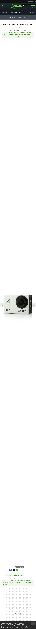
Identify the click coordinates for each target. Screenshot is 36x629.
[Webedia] (32, 1)
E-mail (17, 570)
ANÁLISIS (4, 13)
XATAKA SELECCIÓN (14, 13)
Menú (2, 7)
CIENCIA (25, 13)
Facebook (10, 570)
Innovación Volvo (21, 17)
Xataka (18, 6)
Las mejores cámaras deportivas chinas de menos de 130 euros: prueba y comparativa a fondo (18, 34)
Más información (27, 627)
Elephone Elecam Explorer (14, 575)
